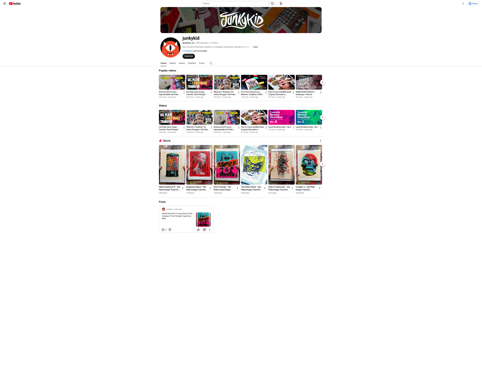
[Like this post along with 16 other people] (163, 230)
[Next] (322, 82)
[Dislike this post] (170, 230)
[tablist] (241, 63)
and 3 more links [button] (200, 51)
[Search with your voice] (280, 3)
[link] (186, 220)
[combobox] (235, 3)
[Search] (272, 3)
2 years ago (178, 209)
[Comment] (204, 229)
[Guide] (4, 3)
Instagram (188, 51)
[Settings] (463, 3)
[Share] (198, 229)
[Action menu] (209, 229)
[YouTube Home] (14, 3)
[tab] (163, 63)
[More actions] (184, 92)
